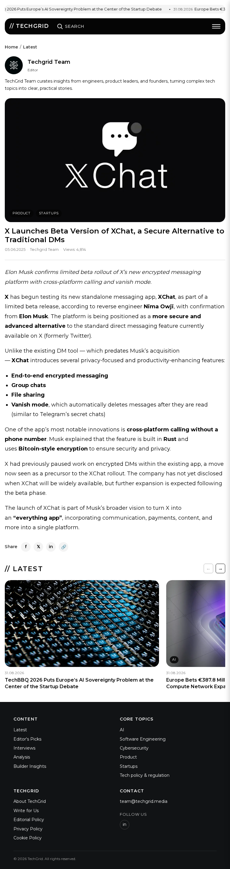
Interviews (24, 748)
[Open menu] (216, 26)
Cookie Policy (27, 838)
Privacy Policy (28, 829)
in (124, 824)
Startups (49, 213)
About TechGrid (29, 801)
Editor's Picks (27, 739)
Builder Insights (29, 766)
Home (11, 47)
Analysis (21, 757)
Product (22, 213)
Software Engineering (143, 739)
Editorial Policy (28, 819)
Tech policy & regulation (145, 775)
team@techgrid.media (143, 801)
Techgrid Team (49, 62)
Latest (30, 47)
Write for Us (26, 810)
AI (122, 729)
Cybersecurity (134, 748)
